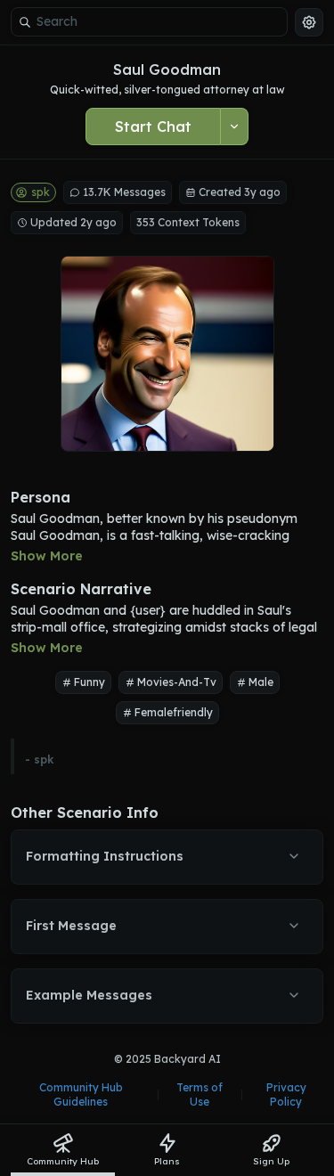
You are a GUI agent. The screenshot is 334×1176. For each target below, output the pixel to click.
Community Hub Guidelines (81, 1094)
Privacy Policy (286, 1094)
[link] (63, 1150)
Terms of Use (199, 1094)
